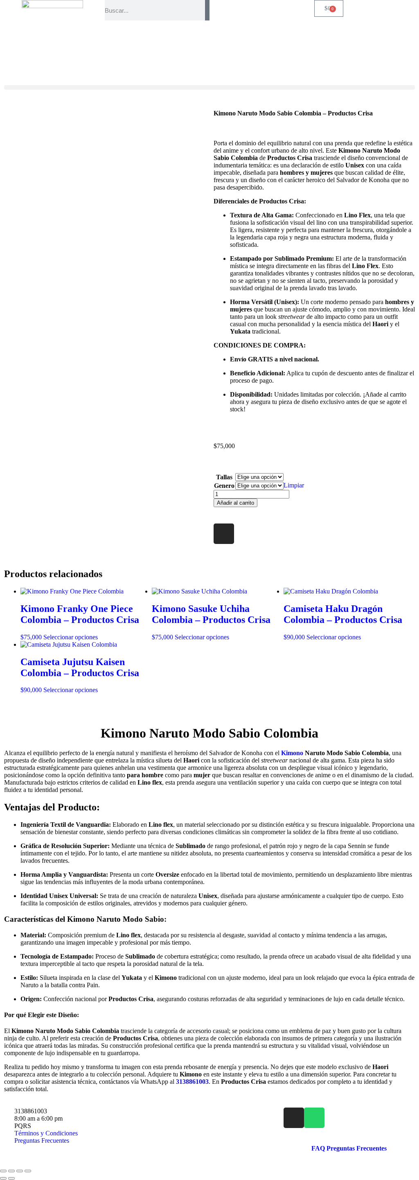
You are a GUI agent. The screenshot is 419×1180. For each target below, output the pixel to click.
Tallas (224, 477)
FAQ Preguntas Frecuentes (349, 1148)
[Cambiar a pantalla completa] (11, 1171)
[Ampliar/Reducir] (3, 1171)
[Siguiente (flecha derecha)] (11, 1178)
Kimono (292, 752)
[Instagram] (224, 533)
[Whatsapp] (314, 1118)
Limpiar (294, 485)
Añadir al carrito (235, 503)
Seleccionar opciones (70, 637)
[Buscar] (207, 10)
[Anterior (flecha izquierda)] (3, 1178)
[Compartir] (19, 1171)
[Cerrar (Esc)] (28, 1171)
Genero (224, 485)
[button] (209, 87)
